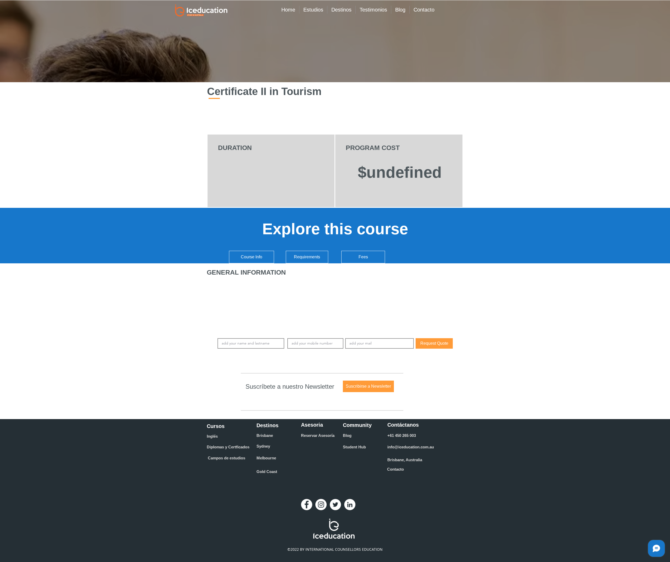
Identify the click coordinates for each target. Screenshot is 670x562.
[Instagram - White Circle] (321, 504)
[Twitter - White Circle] (335, 504)
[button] (368, 386)
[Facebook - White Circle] (306, 504)
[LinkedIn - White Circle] (349, 504)
